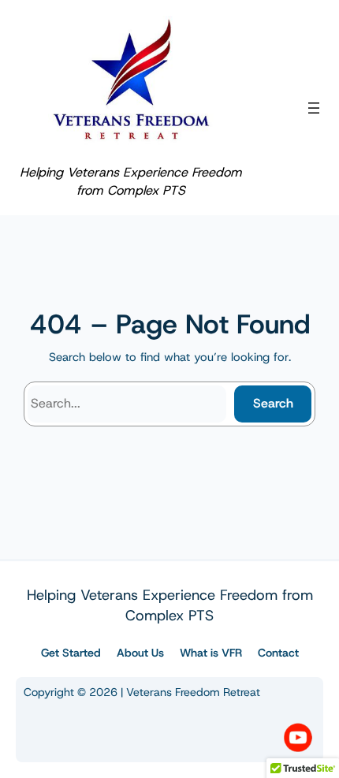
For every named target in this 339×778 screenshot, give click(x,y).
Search (273, 403)
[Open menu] (313, 108)
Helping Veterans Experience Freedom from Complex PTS (131, 181)
